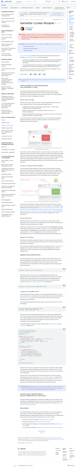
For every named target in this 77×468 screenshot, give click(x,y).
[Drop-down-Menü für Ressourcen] (23, 1)
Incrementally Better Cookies (31, 57)
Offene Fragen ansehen (57, 453)
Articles (3, 5)
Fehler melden (58, 450)
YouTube (71, 453)
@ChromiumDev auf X (72, 451)
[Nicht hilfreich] (62, 20)
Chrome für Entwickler (65, 452)
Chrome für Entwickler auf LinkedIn (72, 456)
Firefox (25, 55)
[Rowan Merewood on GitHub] (27, 30)
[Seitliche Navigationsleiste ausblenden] (14, 466)
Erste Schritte (28, 1)
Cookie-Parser (23, 325)
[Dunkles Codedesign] (63, 269)
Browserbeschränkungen (57, 34)
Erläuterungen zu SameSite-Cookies (30, 48)
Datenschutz (30, 465)
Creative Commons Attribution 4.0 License (51, 437)
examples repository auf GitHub (44, 419)
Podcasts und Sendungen (65, 459)
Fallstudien (65, 457)
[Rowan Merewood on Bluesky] (31, 30)
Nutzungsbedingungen (22, 465)
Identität (38, 7)
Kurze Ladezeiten (14, 7)
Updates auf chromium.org (26, 297)
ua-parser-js (60, 378)
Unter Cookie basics (25, 79)
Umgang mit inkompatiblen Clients (37, 281)
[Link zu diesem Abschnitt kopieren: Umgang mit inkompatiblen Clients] (40, 291)
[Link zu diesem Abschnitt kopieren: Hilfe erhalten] (30, 408)
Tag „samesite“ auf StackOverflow (43, 421)
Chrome (22, 55)
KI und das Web (4, 7)
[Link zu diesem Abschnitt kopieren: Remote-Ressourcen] (33, 218)
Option (42, 228)
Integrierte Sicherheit (59, 7)
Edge (29, 55)
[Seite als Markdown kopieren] (59, 23)
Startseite (22, 19)
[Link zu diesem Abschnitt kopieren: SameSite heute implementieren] (42, 255)
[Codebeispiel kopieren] (65, 269)
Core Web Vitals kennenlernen (27, 7)
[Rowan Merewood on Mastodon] (29, 30)
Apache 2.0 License (30, 439)
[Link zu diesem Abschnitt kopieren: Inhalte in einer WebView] (35, 237)
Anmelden (73, 1)
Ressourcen (19, 1)
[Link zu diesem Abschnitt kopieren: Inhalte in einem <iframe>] (35, 100)
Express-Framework (53, 324)
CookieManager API (58, 246)
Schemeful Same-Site (28, 50)
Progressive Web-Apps (47, 7)
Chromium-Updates (65, 455)
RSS (70, 459)
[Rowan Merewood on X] (26, 30)
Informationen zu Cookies (29, 46)
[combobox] (51, 1)
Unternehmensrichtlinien (26, 35)
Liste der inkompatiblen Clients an (45, 377)
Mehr (35, 1)
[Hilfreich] (61, 20)
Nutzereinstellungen (48, 34)
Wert (25, 232)
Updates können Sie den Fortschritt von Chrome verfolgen (47, 427)
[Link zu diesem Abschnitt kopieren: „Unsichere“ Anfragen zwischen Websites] (44, 166)
